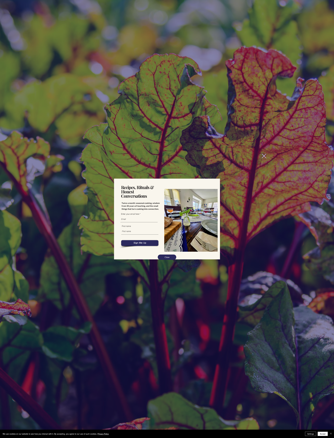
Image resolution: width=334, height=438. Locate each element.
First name (126, 226)
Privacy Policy (103, 434)
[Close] (330, 434)
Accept (323, 434)
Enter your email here (130, 214)
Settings (310, 434)
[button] (264, 156)
